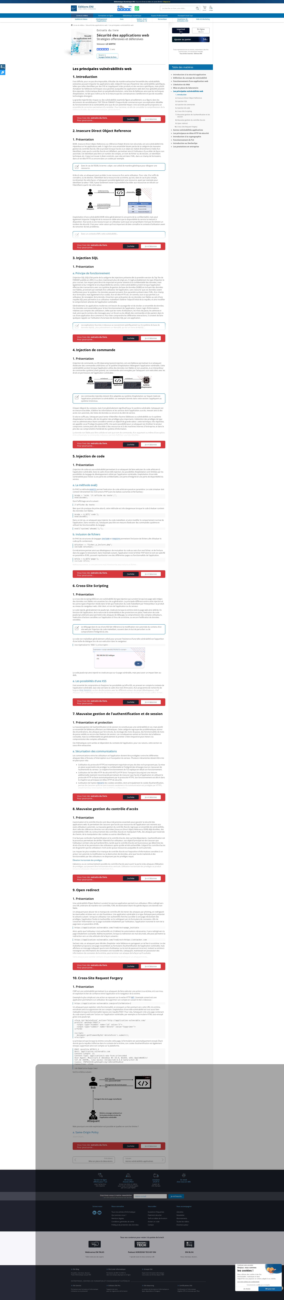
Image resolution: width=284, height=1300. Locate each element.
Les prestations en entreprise (186, 146)
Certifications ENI (185, 1285)
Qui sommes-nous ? (118, 1215)
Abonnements (182, 1218)
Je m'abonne (151, 119)
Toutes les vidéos (183, 1221)
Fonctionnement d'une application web (190, 81)
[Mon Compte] (211, 8)
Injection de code (183, 108)
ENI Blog (76, 1269)
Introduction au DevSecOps (185, 143)
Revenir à (107, 56)
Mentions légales (117, 1218)
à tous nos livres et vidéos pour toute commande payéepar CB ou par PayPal (128, 1184)
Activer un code (153, 1221)
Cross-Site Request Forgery (187, 127)
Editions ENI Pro (114, 1285)
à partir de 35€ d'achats (156, 1183)
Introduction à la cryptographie (187, 136)
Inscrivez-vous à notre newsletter (116, 1196)
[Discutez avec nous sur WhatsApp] (137, 8)
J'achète (130, 119)
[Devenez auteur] (2, 72)
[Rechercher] (197, 8)
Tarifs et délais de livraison (157, 1218)
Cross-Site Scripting (184, 111)
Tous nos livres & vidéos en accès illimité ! (142, 2)
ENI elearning (149, 1285)
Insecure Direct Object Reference (189, 98)
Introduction (181, 95)
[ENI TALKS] (95, 1244)
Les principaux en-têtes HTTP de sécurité (191, 133)
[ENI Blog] (189, 1244)
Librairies (180, 1212)
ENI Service (77, 1285)
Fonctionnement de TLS (183, 140)
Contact (151, 1225)
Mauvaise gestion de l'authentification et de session (193, 116)
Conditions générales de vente (122, 1221)
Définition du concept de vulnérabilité (190, 78)
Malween (106, 44)
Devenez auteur (182, 1225)
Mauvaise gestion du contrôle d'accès (191, 120)
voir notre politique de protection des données (118, 1197)
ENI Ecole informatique (116, 1269)
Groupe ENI (148, 1269)
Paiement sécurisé (154, 1215)
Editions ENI (87, 7)
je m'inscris (176, 1196)
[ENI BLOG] (2, 67)
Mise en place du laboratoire (100, 1161)
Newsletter (180, 1215)
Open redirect (182, 123)
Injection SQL (182, 101)
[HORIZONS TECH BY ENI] (142, 1244)
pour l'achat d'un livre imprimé (100, 1183)
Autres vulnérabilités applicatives (139, 1161)
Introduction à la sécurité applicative (189, 74)
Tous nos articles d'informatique (123, 1212)
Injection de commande (186, 105)
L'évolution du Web (181, 84)
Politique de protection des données (125, 1225)
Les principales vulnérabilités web (188, 91)
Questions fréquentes (156, 1212)
